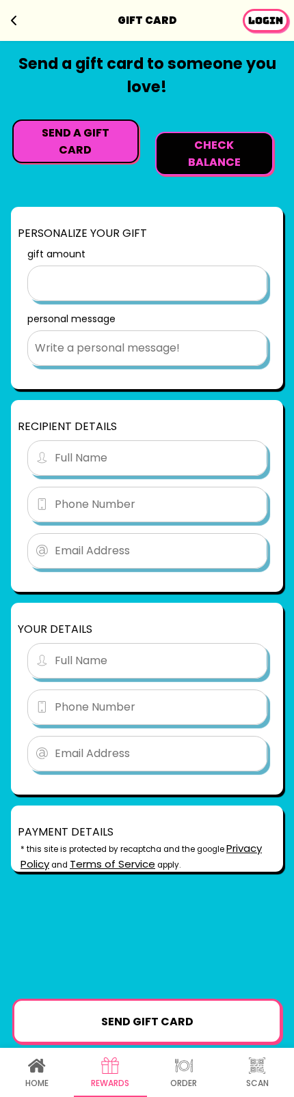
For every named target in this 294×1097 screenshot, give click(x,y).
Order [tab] (183, 1083)
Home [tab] (37, 1083)
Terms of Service (112, 864)
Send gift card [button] (147, 1021)
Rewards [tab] (110, 1083)
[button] (266, 20)
